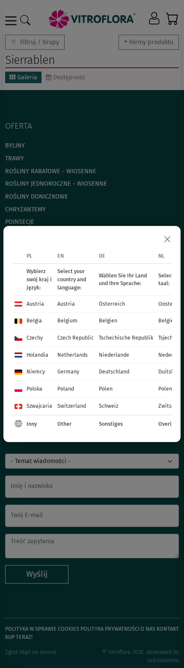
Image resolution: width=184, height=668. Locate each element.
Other (64, 424)
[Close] (167, 239)
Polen (106, 388)
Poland (65, 388)
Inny (32, 424)
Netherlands (72, 355)
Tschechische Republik (126, 337)
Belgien (108, 320)
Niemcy (36, 371)
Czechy (35, 337)
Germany (68, 371)
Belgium (67, 320)
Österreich (112, 304)
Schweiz (108, 406)
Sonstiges (111, 424)
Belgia (34, 320)
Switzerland (71, 406)
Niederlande (114, 355)
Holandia (37, 355)
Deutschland (114, 371)
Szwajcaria (39, 406)
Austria (35, 304)
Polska (34, 388)
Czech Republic (75, 337)
